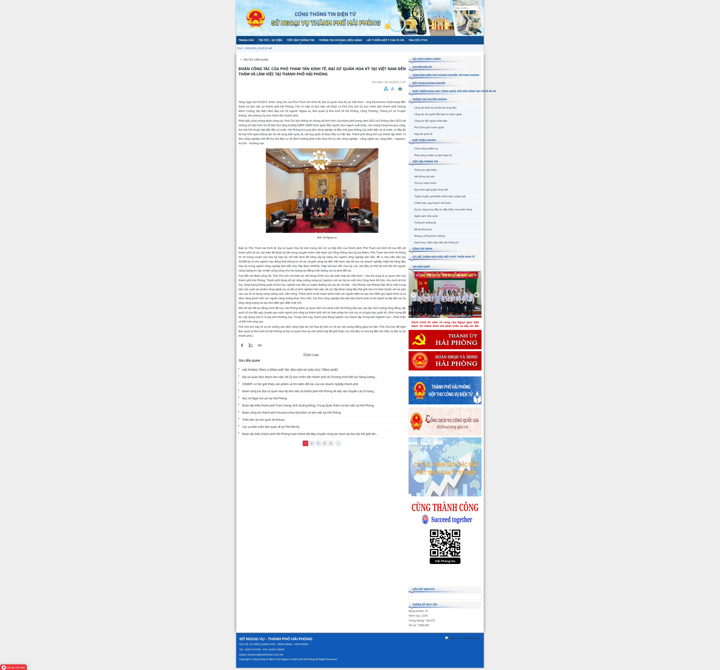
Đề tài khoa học (423, 229)
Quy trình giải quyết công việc (431, 189)
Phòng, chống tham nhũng (429, 236)
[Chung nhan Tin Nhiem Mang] (462, 638)
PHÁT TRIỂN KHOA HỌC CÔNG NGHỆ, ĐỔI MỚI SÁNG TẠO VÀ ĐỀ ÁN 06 (454, 91)
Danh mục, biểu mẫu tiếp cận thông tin (436, 242)
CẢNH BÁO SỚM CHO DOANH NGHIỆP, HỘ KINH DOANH (445, 75)
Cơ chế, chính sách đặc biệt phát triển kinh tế (443, 256)
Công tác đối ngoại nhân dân (430, 120)
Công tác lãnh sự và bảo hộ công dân (435, 107)
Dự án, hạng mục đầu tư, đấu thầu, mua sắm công (443, 209)
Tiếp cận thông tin (425, 161)
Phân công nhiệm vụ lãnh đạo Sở (433, 155)
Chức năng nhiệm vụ (426, 148)
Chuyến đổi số (422, 67)
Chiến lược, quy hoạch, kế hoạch (432, 203)
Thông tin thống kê (425, 222)
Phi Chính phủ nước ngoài (429, 127)
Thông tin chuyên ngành (429, 99)
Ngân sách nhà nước (426, 216)
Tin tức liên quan (255, 59)
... (338, 443)
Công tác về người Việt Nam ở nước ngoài (438, 114)
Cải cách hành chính (426, 59)
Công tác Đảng (422, 248)
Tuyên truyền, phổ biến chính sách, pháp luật (440, 196)
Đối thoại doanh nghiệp (428, 83)
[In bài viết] (400, 88)
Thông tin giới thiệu (425, 170)
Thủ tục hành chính (425, 183)
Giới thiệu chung (424, 140)
